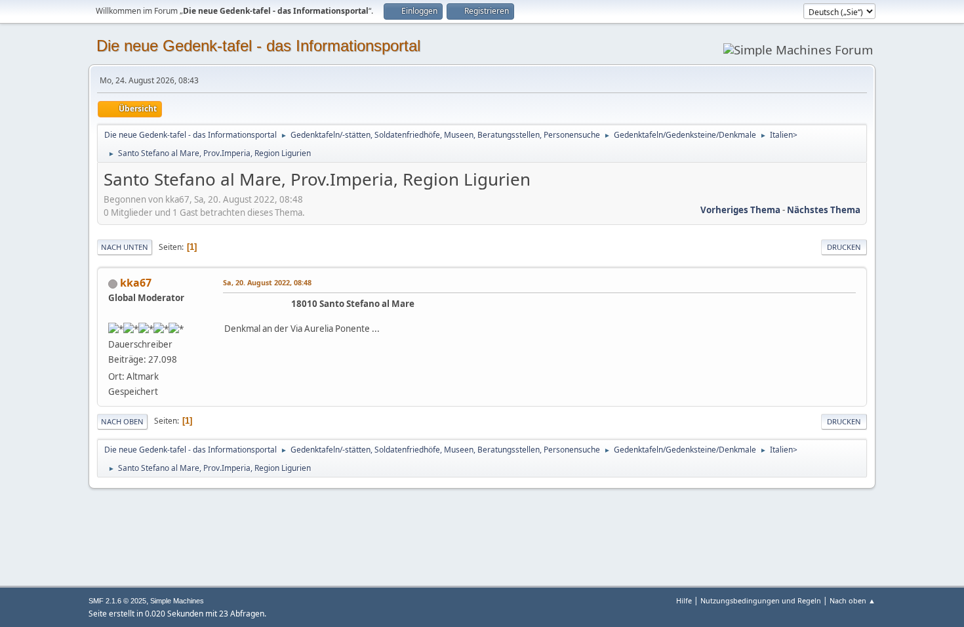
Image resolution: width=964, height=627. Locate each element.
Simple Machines (177, 601)
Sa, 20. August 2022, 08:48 (267, 282)
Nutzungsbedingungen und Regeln (760, 600)
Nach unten (124, 247)
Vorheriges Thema (740, 210)
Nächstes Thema (823, 210)
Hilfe (684, 600)
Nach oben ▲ (852, 600)
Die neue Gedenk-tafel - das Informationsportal (258, 45)
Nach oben (122, 421)
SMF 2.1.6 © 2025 (117, 601)
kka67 (135, 282)
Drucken (844, 247)
